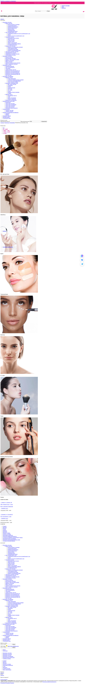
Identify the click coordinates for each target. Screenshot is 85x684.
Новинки (5, 530)
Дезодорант (7, 591)
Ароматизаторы (6, 632)
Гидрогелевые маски (12, 550)
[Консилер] (19, 332)
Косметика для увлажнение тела (12, 594)
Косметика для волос (7, 579)
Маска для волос (9, 584)
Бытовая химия (6, 639)
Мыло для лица (11, 562)
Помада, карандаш (12, 621)
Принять (12, 682)
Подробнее (5, 682)
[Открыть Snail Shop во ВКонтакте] (82, 260)
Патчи (9, 557)
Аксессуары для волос (10, 628)
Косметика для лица (7, 545)
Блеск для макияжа (12, 620)
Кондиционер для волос (10, 581)
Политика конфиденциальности (10, 536)
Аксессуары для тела (9, 629)
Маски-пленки (11, 551)
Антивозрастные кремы (13, 572)
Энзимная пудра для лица (13, 560)
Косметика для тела (7, 588)
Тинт (9, 619)
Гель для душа (8, 598)
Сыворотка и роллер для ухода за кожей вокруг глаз (19, 556)
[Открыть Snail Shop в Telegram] (82, 264)
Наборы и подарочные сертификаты (10, 635)
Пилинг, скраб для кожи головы (12, 582)
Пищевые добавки (7, 638)
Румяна (9, 616)
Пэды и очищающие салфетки (14, 566)
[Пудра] (19, 414)
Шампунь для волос (9, 583)
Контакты (5, 531)
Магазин (5, 527)
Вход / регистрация (7, 669)
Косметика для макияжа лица (11, 606)
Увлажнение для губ (12, 618)
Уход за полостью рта (9, 590)
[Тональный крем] (19, 292)
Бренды (4, 528)
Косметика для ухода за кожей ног (12, 593)
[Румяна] (19, 495)
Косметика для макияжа (8, 599)
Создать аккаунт (3, 679)
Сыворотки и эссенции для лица (12, 576)
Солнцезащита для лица (10, 577)
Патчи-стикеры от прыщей (13, 547)
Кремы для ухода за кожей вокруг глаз (16, 558)
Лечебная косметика (9, 589)
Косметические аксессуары (8, 624)
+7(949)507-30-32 (4, 518)
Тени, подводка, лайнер (13, 604)
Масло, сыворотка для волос (11, 586)
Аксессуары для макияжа (10, 627)
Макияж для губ (8, 617)
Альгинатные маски (12, 548)
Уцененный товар (7, 641)
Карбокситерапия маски (13, 549)
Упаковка (7, 636)
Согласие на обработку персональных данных (13, 537)
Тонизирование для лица (10, 575)
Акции (4, 529)
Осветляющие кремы (12, 571)
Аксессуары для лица (10, 626)
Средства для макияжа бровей (14, 603)
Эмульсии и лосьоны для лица (11, 574)
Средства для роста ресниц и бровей (15, 602)
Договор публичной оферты (9, 540)
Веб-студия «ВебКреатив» (13, 646)
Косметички (8, 625)
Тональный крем (11, 610)
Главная (4, 526)
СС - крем (10, 612)
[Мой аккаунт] (81, 11)
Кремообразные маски (12, 554)
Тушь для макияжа (12, 601)
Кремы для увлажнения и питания (15, 569)
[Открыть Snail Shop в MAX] (82, 256)
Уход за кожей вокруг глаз (10, 555)
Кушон (9, 609)
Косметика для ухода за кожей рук (12, 595)
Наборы (7, 637)
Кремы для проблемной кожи (14, 573)
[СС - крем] (19, 373)
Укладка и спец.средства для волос (12, 585)
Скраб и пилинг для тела (10, 592)
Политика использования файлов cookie (11, 539)
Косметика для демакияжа (11, 622)
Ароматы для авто (9, 634)
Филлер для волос (9, 580)
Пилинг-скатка (11, 564)
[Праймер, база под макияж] (19, 454)
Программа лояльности (8, 535)
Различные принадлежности (11, 630)
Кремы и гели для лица (10, 568)
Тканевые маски (11, 553)
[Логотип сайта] (54, 9)
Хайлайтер (10, 608)
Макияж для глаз (9, 600)
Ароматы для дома (9, 633)
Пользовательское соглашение (9, 538)
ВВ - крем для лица (12, 607)
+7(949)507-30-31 (4, 508)
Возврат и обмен (6, 533)
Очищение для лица (9, 559)
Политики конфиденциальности (49, 681)
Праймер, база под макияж (13, 615)
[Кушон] (18, 251)
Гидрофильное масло (12, 567)
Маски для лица (8, 546)
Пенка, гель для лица (12, 565)
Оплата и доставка (7, 534)
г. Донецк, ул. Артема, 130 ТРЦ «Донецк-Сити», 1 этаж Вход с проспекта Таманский (6, 504)
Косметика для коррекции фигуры (12, 597)
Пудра (9, 613)
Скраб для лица (11, 563)
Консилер (10, 611)
